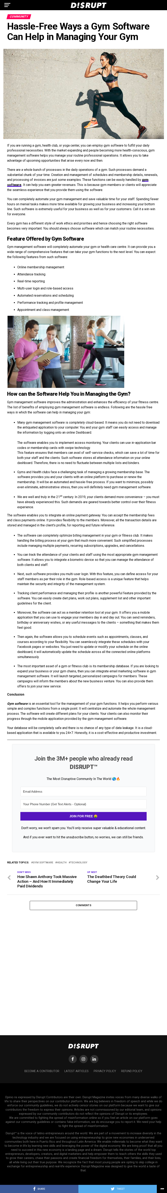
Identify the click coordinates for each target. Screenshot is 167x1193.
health (62, 862)
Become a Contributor (41, 1071)
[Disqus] (83, 961)
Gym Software (43, 862)
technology (78, 862)
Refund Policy (131, 1071)
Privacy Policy (105, 1071)
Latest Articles (76, 1071)
